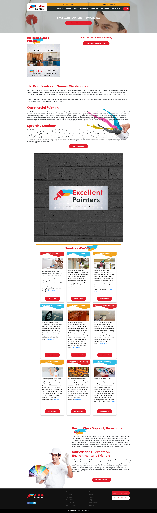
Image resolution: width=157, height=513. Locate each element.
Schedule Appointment (120, 493)
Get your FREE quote (101, 479)
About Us (60, 9)
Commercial (105, 9)
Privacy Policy (93, 502)
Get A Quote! (52, 298)
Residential (94, 9)
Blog (75, 9)
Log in (126, 8)
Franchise (92, 492)
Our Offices (84, 9)
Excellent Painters (72, 510)
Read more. (51, 290)
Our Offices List (70, 505)
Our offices (69, 494)
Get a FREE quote (78, 146)
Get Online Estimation (121, 498)
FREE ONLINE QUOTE (107, 4)
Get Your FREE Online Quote (78, 23)
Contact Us (116, 9)
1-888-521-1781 (69, 4)
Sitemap (92, 505)
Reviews (68, 9)
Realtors (91, 494)
